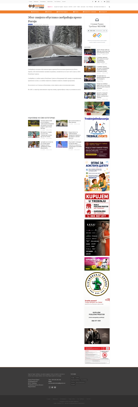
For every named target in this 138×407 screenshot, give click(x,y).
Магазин (83, 6)
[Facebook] (92, 1)
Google (72, 377)
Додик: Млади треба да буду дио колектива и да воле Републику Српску (103, 51)
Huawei (77, 377)
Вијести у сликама (90, 11)
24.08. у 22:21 (105, 54)
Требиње (99, 54)
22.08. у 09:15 (49, 138)
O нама (30, 1)
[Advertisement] (55, 103)
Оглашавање (43, 1)
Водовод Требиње (75, 379)
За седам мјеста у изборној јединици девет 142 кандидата (103, 77)
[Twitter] (95, 1)
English (66, 6)
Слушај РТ (103, 11)
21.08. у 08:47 (77, 149)
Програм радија (63, 11)
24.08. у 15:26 (100, 81)
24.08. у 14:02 (105, 99)
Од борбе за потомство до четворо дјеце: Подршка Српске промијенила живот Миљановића (47, 145)
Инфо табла (50, 1)
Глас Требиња (57, 1)
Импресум (36, 1)
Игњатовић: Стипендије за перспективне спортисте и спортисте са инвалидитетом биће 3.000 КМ (75, 145)
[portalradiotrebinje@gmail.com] (104, 1)
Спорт (74, 6)
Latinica (108, 1)
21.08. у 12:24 (77, 140)
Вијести (50, 6)
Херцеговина (100, 80)
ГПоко (76, 11)
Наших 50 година (58, 6)
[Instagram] (98, 1)
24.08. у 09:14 (49, 130)
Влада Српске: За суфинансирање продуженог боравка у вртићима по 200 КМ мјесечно (75, 135)
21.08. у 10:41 (49, 149)
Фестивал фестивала (99, 6)
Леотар (73, 382)
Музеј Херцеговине (80, 382)
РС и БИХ (43, 130)
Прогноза (35, 11)
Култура (71, 6)
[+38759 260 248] (101, 1)
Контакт (64, 1)
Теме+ (78, 6)
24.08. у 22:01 (104, 63)
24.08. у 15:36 (105, 73)
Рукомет (73, 384)
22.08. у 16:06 (77, 124)
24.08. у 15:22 (105, 90)
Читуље (49, 11)
